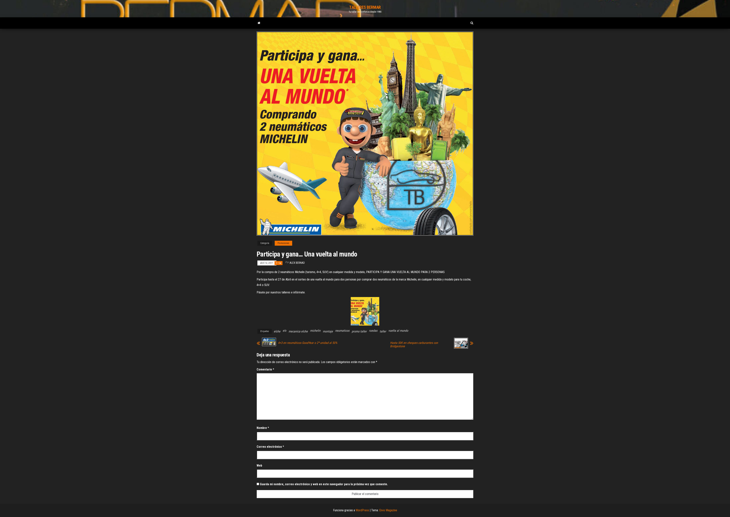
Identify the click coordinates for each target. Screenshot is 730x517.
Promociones (283, 243)
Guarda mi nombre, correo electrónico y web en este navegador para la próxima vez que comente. (324, 484)
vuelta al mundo (398, 330)
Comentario (265, 369)
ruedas (373, 330)
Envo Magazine (388, 510)
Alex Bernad (297, 262)
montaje (328, 331)
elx (284, 330)
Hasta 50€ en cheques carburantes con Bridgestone (414, 344)
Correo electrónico (270, 446)
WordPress (362, 510)
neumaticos (342, 330)
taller (383, 331)
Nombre (263, 428)
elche (277, 331)
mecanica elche (298, 331)
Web (259, 465)
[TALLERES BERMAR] (259, 23)
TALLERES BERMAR (365, 7)
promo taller (359, 331)
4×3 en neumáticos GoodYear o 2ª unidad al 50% (307, 343)
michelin (315, 330)
